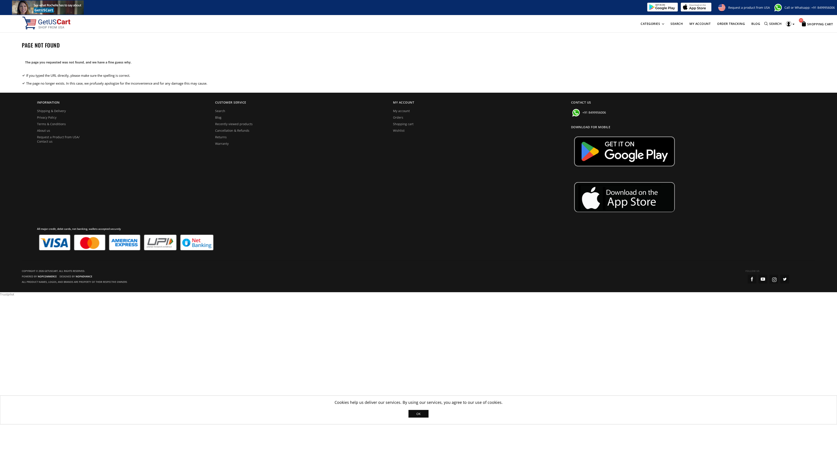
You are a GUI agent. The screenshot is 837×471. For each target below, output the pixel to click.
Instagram (773, 279)
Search (676, 24)
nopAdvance (84, 276)
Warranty (222, 144)
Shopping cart (403, 124)
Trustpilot (7, 294)
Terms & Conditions (51, 124)
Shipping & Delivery (51, 111)
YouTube (763, 279)
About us (43, 130)
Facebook (752, 279)
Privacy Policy (46, 117)
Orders (398, 117)
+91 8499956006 (823, 7)
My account (700, 24)
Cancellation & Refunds (232, 130)
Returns (221, 137)
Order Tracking (731, 24)
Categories (650, 24)
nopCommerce (47, 276)
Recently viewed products (234, 124)
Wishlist (399, 130)
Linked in (784, 279)
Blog (755, 24)
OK (418, 414)
